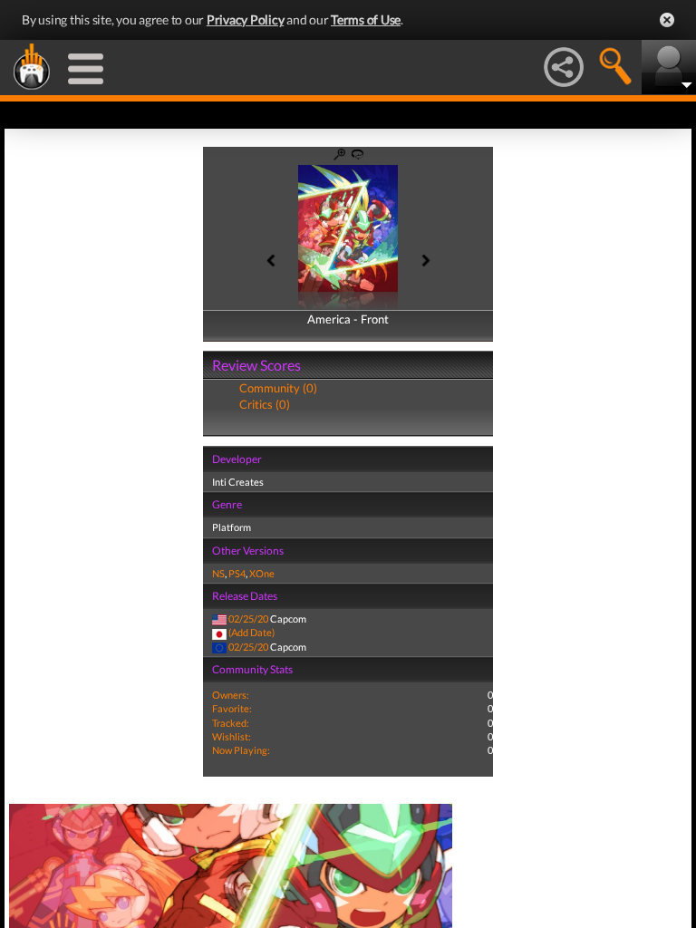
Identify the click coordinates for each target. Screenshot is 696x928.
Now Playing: (241, 750)
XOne (262, 573)
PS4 (237, 573)
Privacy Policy (246, 19)
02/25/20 (248, 618)
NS (218, 573)
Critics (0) (264, 404)
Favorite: (232, 708)
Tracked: (230, 723)
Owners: (230, 695)
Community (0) (278, 388)
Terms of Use (366, 19)
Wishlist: (231, 736)
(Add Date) (251, 632)
